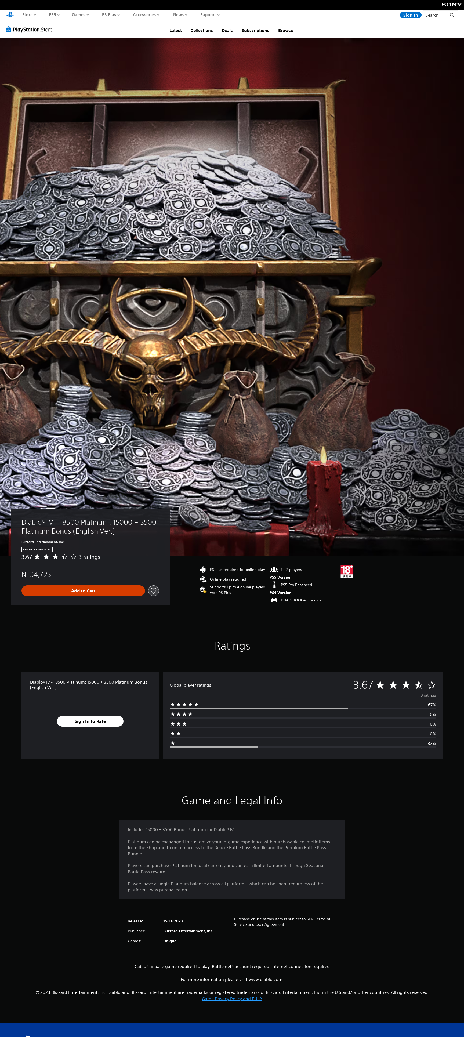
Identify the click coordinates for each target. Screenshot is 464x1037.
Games (79, 14)
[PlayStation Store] (30, 29)
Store (27, 14)
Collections (202, 30)
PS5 (52, 14)
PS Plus (109, 14)
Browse (285, 30)
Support (208, 14)
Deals (227, 30)
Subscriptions (255, 30)
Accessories (144, 14)
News (178, 14)
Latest (175, 30)
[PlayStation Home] (10, 15)
